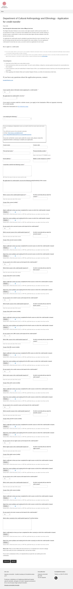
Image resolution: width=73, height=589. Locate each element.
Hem (2, 11)
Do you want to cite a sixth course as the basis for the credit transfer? (20, 369)
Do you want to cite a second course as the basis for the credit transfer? (21, 226)
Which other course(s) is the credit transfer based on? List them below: (20, 518)
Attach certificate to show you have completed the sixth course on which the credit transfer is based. (28, 388)
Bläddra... (6, 212)
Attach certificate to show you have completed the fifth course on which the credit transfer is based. (27, 353)
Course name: (6, 145)
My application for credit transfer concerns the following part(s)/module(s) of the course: (25, 180)
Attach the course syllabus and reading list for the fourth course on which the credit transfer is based (28, 325)
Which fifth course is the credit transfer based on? (15, 339)
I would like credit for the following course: (13, 164)
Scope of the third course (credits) (11, 275)
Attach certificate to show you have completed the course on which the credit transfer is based (26, 210)
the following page (23, 106)
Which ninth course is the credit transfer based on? (15, 482)
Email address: (7, 158)
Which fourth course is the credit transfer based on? (16, 303)
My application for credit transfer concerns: (13, 95)
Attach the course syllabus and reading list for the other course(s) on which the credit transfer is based (28, 540)
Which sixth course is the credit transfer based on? (15, 375)
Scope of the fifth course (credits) (11, 347)
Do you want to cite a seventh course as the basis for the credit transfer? (21, 405)
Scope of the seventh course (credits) (12, 418)
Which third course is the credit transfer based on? (15, 268)
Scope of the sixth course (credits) (11, 383)
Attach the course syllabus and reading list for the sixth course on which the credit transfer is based (27, 397)
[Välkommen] (4, 4)
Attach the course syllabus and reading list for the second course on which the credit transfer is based (28, 254)
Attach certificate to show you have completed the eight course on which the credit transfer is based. (28, 460)
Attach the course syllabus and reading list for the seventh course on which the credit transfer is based (28, 432)
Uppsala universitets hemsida (11, 585)
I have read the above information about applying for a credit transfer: (20, 90)
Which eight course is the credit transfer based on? (15, 446)
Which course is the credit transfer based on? (14, 194)
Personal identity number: (39, 151)
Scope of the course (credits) (10, 202)
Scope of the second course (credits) (12, 240)
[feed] (56, 578)
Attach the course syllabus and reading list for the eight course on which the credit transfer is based (28, 468)
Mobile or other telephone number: (41, 158)
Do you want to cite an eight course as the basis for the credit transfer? (20, 440)
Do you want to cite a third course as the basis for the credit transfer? (20, 262)
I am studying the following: (10, 116)
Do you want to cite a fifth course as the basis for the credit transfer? (20, 333)
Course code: (36, 145)
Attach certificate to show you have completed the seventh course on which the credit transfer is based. (29, 424)
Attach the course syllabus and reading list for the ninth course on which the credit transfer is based (28, 504)
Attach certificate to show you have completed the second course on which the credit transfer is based (28, 246)
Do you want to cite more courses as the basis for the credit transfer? (20, 512)
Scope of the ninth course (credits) (11, 490)
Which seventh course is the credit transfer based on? (16, 411)
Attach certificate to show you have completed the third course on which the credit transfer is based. (28, 281)
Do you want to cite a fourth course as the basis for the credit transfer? (20, 297)
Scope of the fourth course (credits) (12, 311)
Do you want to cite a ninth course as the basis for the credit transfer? (20, 476)
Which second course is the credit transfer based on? (16, 232)
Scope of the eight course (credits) (11, 454)
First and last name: (8, 151)
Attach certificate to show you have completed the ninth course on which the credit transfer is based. (28, 496)
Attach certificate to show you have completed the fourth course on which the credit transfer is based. (28, 317)
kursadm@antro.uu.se (8, 80)
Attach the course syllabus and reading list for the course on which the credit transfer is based (26, 218)
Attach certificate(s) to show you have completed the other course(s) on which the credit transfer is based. (29, 532)
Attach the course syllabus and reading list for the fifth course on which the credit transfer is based (27, 361)
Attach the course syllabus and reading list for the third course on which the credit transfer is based (27, 289)
